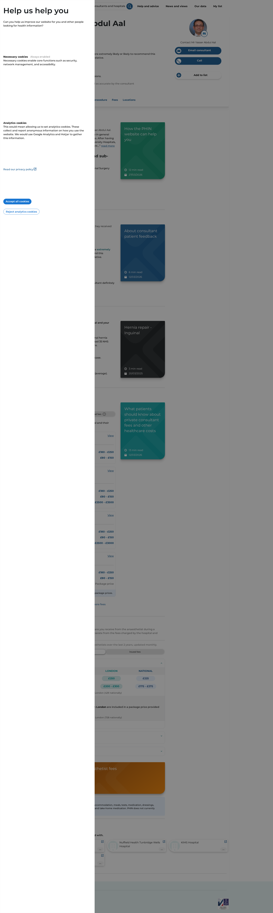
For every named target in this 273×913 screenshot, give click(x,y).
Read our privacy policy (18, 169)
